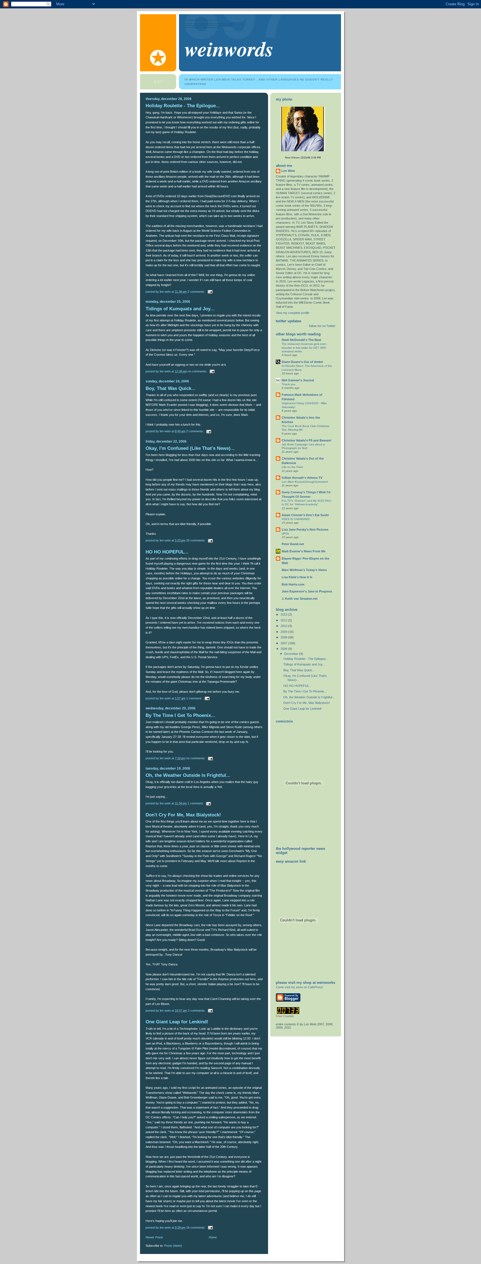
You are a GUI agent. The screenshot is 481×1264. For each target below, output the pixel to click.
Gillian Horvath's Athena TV (302, 477)
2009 (284, 631)
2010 (284, 626)
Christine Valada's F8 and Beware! (307, 440)
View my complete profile (292, 312)
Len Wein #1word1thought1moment (305, 481)
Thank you (288, 384)
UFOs (285, 533)
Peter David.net (293, 544)
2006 (284, 648)
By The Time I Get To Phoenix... (180, 715)
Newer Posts (154, 1237)
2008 (284, 637)
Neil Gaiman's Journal (298, 380)
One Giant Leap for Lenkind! (177, 1021)
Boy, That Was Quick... (170, 388)
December (291, 653)
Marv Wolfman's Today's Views (304, 570)
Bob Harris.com (293, 584)
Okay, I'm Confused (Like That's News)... (190, 448)
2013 (284, 614)
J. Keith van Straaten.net (300, 598)
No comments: (198, 371)
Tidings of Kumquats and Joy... (180, 308)
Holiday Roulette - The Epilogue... (183, 105)
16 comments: (196, 1227)
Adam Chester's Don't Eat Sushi (305, 515)
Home (213, 1237)
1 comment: (194, 698)
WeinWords (229, 48)
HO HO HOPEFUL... (167, 552)
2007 (284, 643)
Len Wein (288, 170)
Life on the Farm (292, 466)
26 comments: (196, 540)
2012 (284, 620)
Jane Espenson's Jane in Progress (307, 591)
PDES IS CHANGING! (296, 519)
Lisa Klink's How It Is (297, 577)
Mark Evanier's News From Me (303, 551)
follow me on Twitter (322, 326)
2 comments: (197, 291)
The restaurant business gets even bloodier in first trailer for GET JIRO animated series (304, 347)
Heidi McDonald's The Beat (301, 339)
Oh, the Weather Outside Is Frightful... (188, 775)
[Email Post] (209, 291)
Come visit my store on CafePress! (299, 987)
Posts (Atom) (173, 1245)
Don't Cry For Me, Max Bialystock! (183, 815)
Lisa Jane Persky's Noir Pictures (305, 529)
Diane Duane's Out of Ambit (302, 361)
